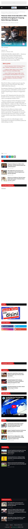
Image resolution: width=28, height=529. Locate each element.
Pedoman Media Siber (18, 524)
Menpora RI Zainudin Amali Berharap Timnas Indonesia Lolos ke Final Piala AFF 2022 (17, 464)
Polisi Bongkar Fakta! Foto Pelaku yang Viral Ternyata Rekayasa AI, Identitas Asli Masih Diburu (13, 78)
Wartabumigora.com (6, 22)
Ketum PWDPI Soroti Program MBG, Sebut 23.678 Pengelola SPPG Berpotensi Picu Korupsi (13, 74)
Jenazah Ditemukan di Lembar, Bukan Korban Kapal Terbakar (16, 387)
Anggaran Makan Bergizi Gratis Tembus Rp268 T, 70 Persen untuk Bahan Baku (13, 70)
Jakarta (6, 12)
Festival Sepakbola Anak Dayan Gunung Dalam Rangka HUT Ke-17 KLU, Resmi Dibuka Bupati (17, 452)
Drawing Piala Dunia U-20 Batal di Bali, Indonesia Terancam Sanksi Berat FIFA (16, 457)
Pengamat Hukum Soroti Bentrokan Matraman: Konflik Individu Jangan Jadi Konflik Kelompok (16, 165)
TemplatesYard (15, 527)
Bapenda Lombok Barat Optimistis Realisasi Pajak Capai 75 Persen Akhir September (16, 374)
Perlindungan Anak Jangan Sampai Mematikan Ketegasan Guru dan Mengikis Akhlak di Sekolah (15, 425)
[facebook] (7, 326)
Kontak (7, 524)
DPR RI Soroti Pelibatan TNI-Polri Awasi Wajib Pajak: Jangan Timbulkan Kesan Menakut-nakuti (16, 179)
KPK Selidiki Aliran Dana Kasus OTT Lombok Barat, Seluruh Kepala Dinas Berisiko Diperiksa (16, 172)
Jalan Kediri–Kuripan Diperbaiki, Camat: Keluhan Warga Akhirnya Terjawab (16, 518)
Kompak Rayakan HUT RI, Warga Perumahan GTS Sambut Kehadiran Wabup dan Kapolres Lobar (16, 381)
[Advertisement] (14, 137)
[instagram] (7, 329)
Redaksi (11, 524)
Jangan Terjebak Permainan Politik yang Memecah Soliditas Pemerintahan (17, 431)
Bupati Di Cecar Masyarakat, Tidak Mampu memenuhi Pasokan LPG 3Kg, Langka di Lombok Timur (16, 437)
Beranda (3, 12)
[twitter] (20, 326)
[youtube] (20, 329)
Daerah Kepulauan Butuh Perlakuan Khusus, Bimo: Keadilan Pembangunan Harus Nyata (14, 66)
